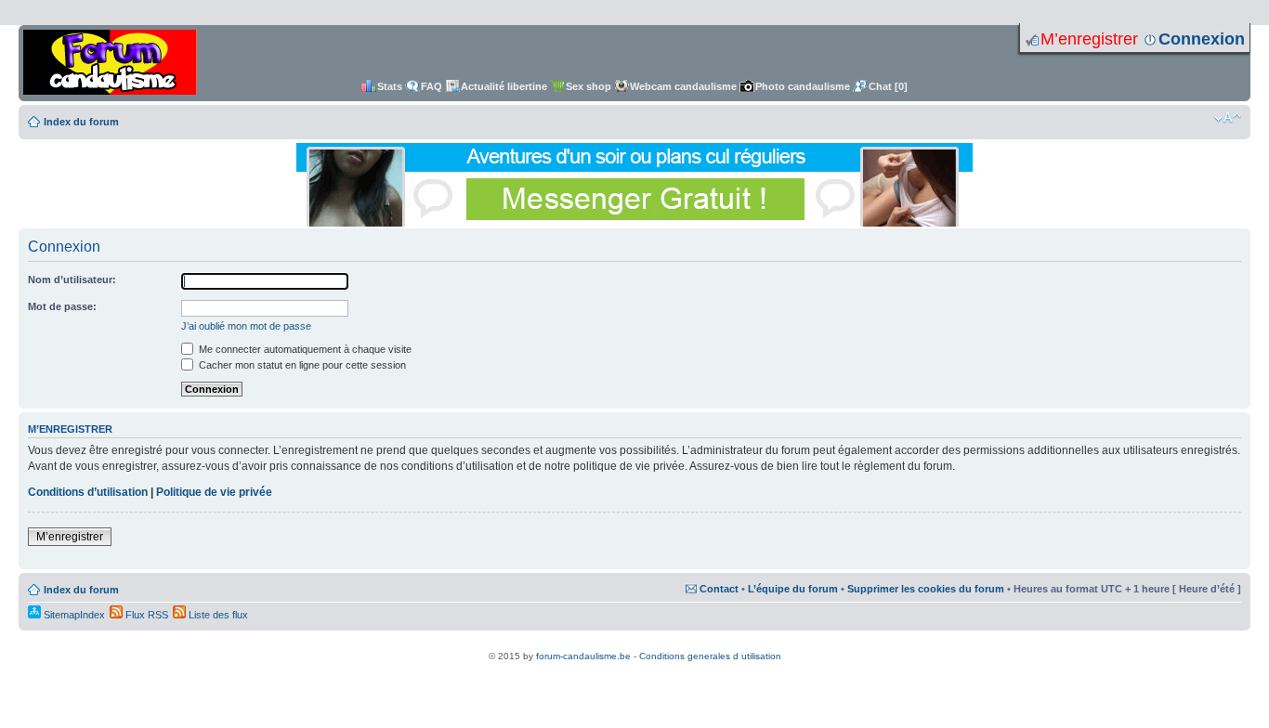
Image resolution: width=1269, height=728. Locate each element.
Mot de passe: (62, 306)
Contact (719, 588)
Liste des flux (217, 614)
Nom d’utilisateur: (72, 279)
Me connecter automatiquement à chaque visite (304, 349)
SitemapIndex (73, 614)
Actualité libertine (504, 86)
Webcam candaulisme (683, 86)
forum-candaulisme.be (583, 656)
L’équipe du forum (793, 588)
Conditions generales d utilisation (710, 656)
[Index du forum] (110, 63)
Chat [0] (888, 86)
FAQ (431, 86)
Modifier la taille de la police (1227, 118)
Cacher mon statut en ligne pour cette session (301, 364)
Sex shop (588, 86)
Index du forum (81, 121)
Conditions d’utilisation (88, 492)
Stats (389, 86)
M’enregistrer (1089, 39)
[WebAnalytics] (634, 646)
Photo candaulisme (802, 86)
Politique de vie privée (214, 492)
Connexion (1201, 39)
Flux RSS (145, 614)
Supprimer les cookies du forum (925, 588)
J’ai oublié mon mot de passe (246, 326)
